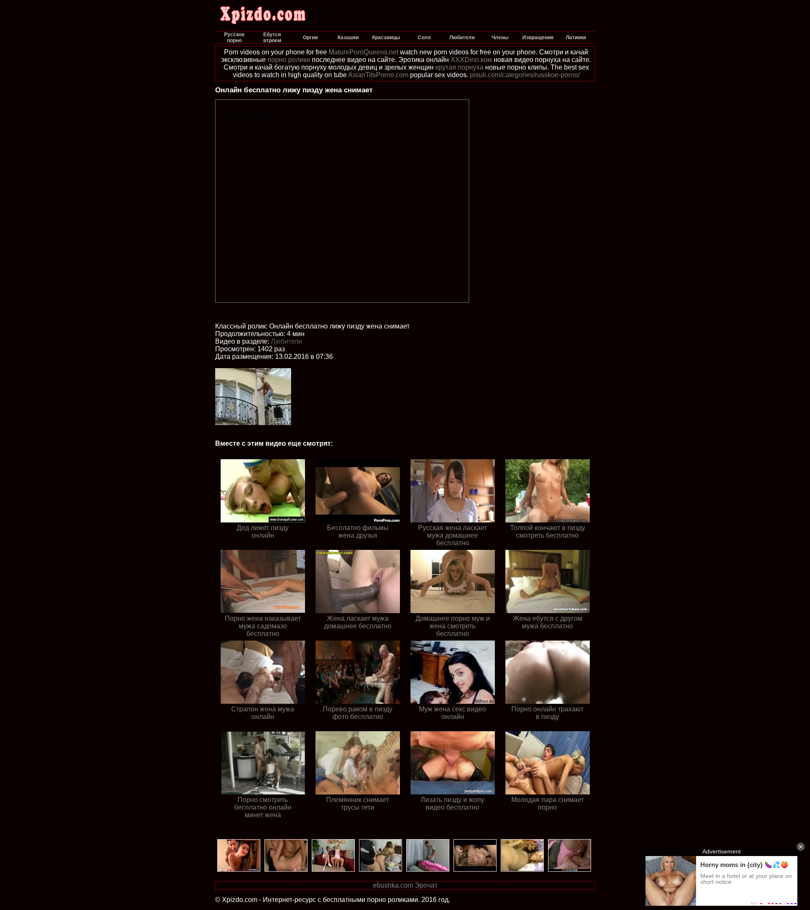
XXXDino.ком (471, 59)
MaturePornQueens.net (363, 52)
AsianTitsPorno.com (378, 74)
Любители (286, 341)
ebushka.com (393, 885)
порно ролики (288, 59)
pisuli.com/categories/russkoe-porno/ (525, 74)
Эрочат (426, 885)
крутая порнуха (459, 67)
